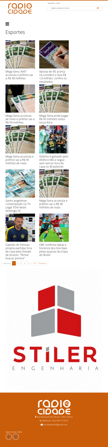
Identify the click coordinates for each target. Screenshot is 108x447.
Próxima (42, 263)
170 (34, 263)
